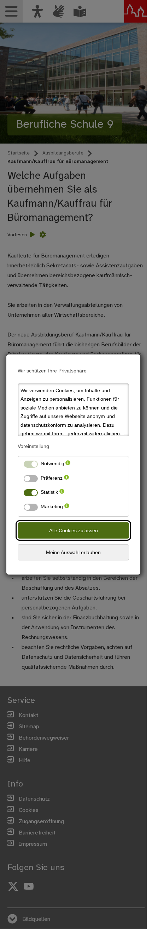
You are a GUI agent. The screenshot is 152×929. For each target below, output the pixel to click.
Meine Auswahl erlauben (73, 552)
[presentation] (67, 465)
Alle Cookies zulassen (73, 530)
